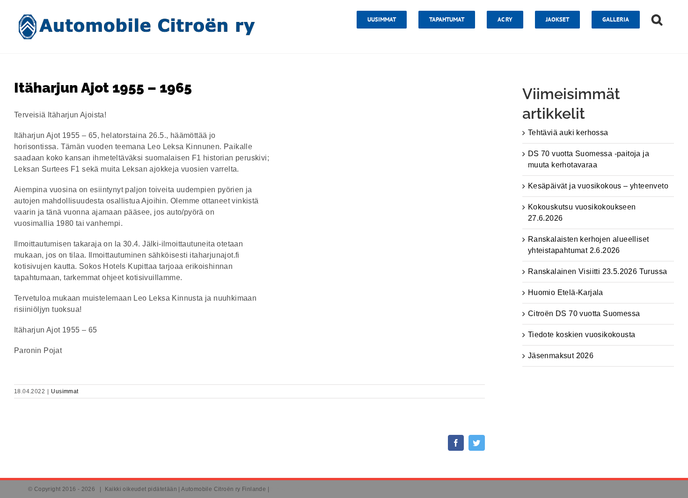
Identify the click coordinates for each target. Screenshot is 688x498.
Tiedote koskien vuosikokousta (582, 335)
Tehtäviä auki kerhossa (568, 133)
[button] (656, 19)
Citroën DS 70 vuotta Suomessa (584, 314)
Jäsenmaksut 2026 (560, 356)
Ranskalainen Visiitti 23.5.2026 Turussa (597, 271)
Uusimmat (64, 391)
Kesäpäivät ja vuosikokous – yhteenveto (598, 186)
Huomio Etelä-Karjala (565, 292)
